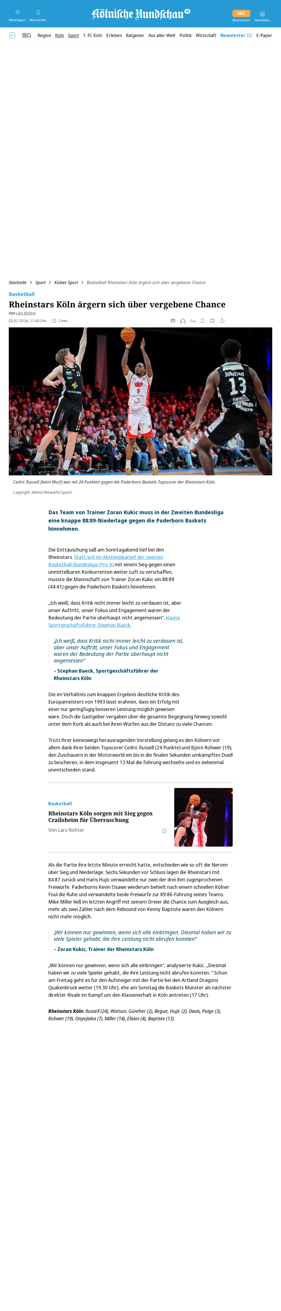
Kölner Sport (66, 282)
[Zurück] (12, 35)
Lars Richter (26, 313)
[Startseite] (140, 14)
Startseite (18, 282)
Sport (40, 282)
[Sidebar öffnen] (26, 35)
